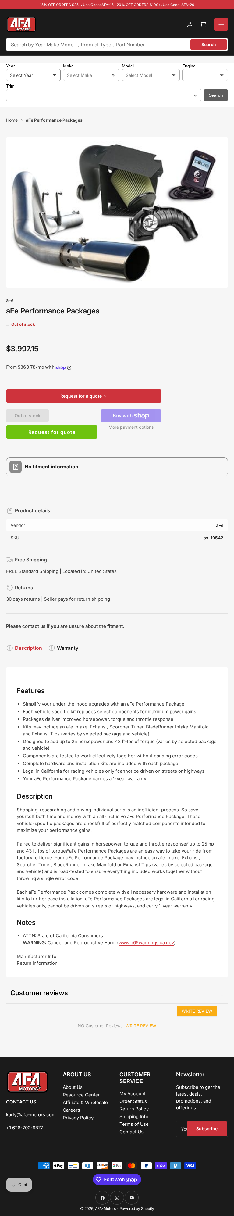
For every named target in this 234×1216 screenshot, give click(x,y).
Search (208, 44)
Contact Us (131, 1132)
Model (128, 65)
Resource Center (81, 1095)
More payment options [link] (131, 427)
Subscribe (207, 1128)
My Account (132, 1093)
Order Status (133, 1101)
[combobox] (117, 44)
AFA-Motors (105, 1208)
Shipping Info (133, 1116)
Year (10, 65)
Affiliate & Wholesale (85, 1102)
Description (28, 648)
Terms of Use (134, 1124)
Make (68, 65)
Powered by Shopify (136, 1208)
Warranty (67, 648)
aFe (10, 300)
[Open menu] (221, 24)
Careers (71, 1110)
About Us (73, 1087)
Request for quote (52, 432)
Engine (189, 65)
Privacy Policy (78, 1118)
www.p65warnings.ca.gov (146, 943)
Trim (10, 86)
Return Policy (134, 1109)
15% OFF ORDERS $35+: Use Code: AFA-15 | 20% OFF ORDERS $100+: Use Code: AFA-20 (117, 4)
